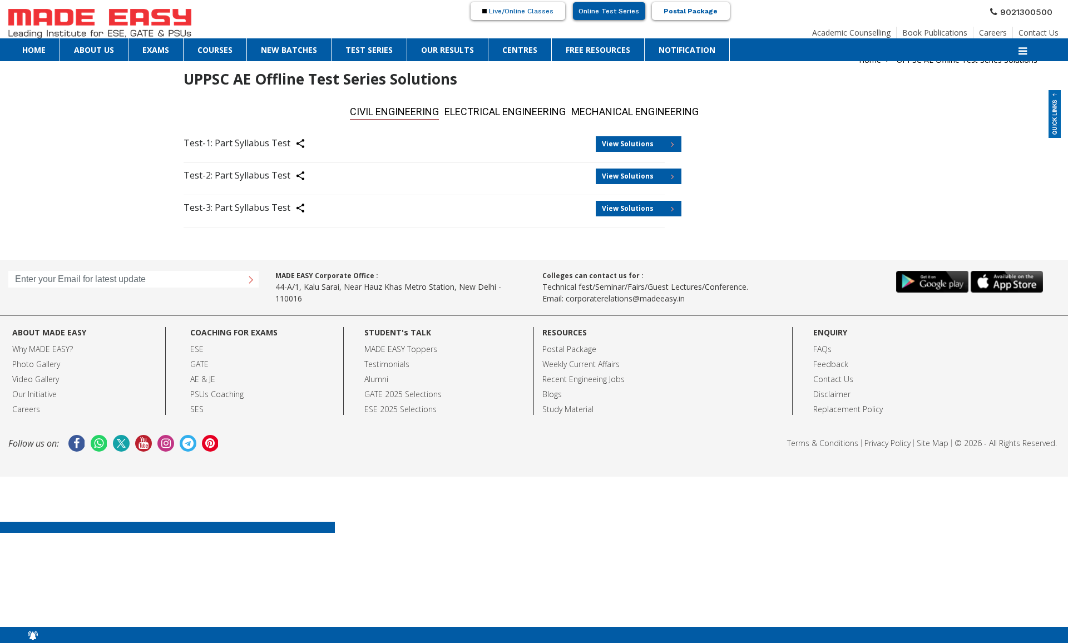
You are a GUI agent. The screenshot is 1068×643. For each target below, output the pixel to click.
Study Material (568, 405)
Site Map (932, 439)
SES (197, 405)
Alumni (376, 375)
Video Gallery (35, 375)
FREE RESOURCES (598, 49)
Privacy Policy (887, 439)
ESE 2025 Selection (398, 405)
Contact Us (1038, 29)
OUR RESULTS (447, 49)
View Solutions (628, 140)
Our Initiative (34, 390)
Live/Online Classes (520, 11)
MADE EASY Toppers (400, 345)
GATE (199, 360)
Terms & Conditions (822, 439)
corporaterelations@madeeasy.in (625, 295)
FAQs (822, 345)
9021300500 (1030, 10)
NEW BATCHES (289, 49)
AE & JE (202, 375)
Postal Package (691, 11)
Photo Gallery (36, 360)
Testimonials (386, 360)
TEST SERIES (369, 49)
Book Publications (934, 29)
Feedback (830, 360)
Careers (993, 29)
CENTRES (519, 49)
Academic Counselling (851, 29)
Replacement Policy (848, 405)
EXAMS (155, 49)
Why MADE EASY (41, 345)
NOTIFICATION (687, 49)
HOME (34, 49)
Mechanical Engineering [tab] (609, 109)
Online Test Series (608, 11)
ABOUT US (94, 49)
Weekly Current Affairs (581, 360)
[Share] (307, 142)
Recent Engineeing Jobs (583, 375)
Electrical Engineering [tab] (509, 109)
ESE (197, 345)
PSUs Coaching (217, 390)
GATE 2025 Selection (401, 390)
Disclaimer (832, 390)
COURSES (215, 49)
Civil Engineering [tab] (424, 109)
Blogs (552, 390)
